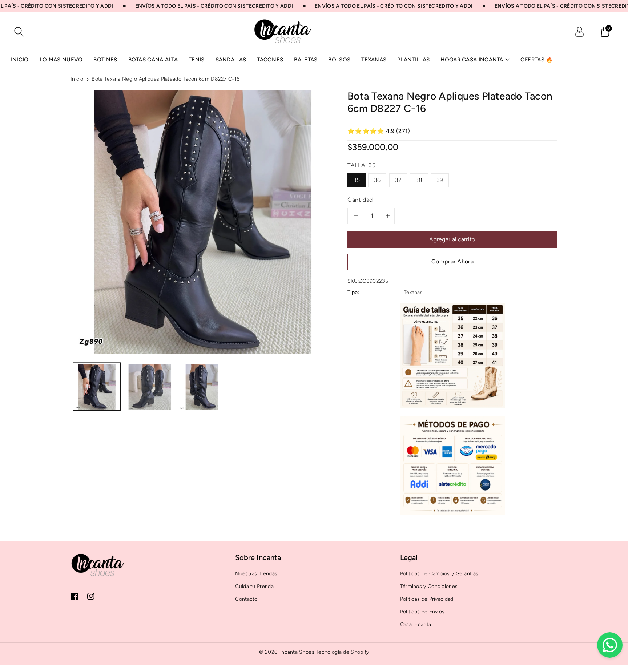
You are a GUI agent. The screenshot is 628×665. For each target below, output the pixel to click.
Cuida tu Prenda (254, 586)
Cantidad (360, 199)
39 (439, 180)
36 (377, 180)
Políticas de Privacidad (427, 599)
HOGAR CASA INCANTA (471, 59)
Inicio (77, 79)
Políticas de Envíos (422, 612)
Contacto (246, 599)
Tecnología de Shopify (342, 652)
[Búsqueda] (19, 32)
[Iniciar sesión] (579, 32)
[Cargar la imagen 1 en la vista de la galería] (96, 386)
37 (398, 180)
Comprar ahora (452, 261)
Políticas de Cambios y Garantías (439, 574)
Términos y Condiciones (429, 586)
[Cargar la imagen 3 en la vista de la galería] (202, 386)
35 (356, 180)
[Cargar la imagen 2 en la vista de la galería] (149, 386)
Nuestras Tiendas (256, 574)
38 (419, 180)
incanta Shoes (297, 652)
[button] (605, 32)
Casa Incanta (415, 624)
